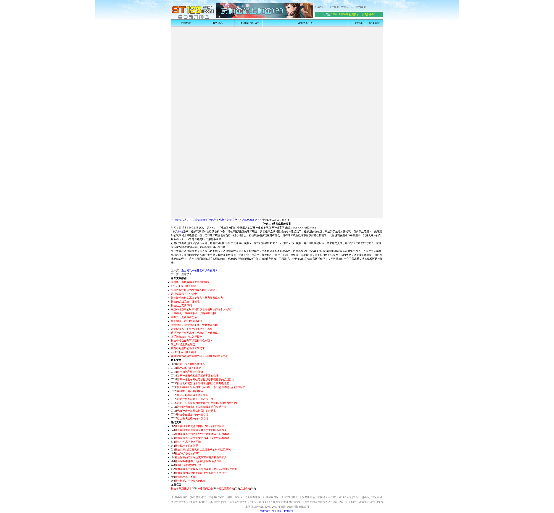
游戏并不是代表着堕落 (184, 317)
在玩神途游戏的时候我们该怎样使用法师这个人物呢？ (202, 309)
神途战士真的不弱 (181, 305)
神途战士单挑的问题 (186, 445)
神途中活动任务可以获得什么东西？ (192, 340)
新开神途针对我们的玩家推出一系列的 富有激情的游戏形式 (211, 387)
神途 (180, 231)
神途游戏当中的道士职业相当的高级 (192, 328)
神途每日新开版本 (181, 488)
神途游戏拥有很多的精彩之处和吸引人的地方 (201, 472)
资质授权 (264, 511)
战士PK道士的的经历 (183, 344)
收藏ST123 (347, 6)
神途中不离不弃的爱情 (190, 391)
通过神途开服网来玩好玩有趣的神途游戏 (194, 332)
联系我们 (289, 511)
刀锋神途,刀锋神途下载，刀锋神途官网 (193, 313)
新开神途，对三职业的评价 (186, 321)
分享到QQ (321, 6)
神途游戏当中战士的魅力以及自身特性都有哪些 (202, 437)
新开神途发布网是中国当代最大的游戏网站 (199, 426)
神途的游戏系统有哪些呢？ (186, 301)
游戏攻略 (245, 488)
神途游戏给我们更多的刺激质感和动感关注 (201, 406)
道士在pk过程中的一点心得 (192, 418)
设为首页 (361, 6)
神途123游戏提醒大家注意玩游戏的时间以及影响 (203, 449)
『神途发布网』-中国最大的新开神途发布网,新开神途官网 (204, 219)
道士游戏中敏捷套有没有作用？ (199, 270)
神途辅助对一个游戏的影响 (190, 480)
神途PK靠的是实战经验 (188, 465)
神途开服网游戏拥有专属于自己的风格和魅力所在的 (207, 402)
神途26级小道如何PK (187, 453)
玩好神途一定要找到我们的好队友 (196, 410)
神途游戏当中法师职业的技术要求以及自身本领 (202, 434)
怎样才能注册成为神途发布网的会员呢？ (194, 289)
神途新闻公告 (205, 488)
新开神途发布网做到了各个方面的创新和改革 (201, 430)
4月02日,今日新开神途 (183, 286)
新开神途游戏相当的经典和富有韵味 (198, 375)
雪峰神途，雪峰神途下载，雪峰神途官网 (194, 324)
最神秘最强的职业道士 (184, 293)
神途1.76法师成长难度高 (191, 363)
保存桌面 (334, 6)
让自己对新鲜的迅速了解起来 (188, 348)
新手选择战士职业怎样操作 (186, 336)
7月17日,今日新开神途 (183, 352)
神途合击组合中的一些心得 (192, 414)
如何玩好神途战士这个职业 (192, 395)
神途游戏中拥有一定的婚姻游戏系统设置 (198, 461)
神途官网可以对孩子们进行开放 (195, 398)
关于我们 (277, 511)
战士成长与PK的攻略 (189, 367)
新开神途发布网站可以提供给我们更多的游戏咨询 (205, 379)
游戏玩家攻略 (249, 219)
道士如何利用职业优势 (190, 371)
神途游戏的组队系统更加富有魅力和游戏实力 (197, 297)
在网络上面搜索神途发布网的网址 (190, 282)
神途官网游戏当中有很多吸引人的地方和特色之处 (199, 356)
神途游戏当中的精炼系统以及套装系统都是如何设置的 (206, 469)
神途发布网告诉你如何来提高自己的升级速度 (203, 383)
